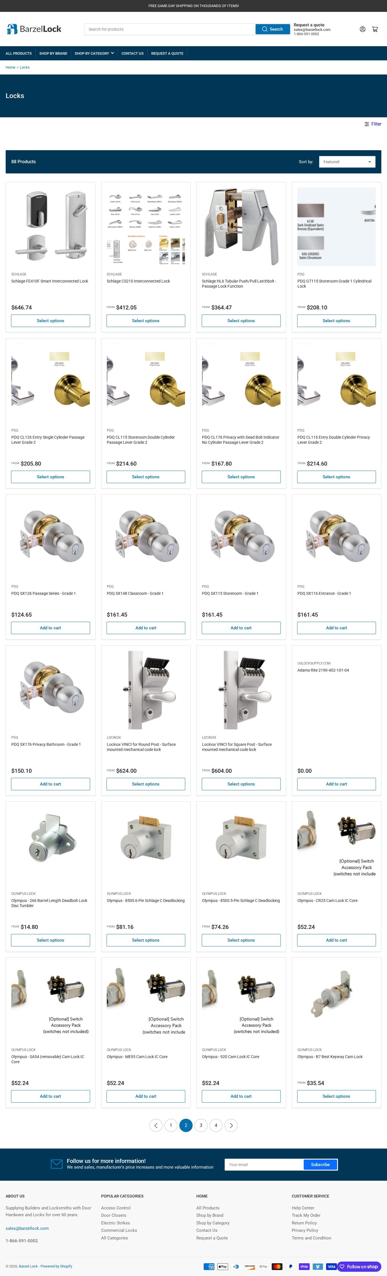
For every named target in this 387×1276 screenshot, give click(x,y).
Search (276, 29)
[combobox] (187, 29)
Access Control (116, 1208)
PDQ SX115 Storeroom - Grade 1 (230, 593)
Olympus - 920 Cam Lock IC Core (230, 1056)
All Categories (114, 1238)
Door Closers (113, 1215)
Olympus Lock (23, 894)
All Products (19, 53)
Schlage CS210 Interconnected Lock (138, 281)
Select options (50, 320)
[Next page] (231, 1125)
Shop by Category (92, 53)
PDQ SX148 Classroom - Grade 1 (135, 593)
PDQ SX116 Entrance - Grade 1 (324, 593)
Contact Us (133, 53)
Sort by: (306, 161)
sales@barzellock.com (312, 29)
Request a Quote (167, 53)
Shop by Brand (53, 53)
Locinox (114, 738)
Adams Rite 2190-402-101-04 (323, 670)
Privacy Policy (305, 1230)
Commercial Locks (119, 1230)
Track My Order (306, 1215)
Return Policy (304, 1223)
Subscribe (320, 1164)
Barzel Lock (28, 1266)
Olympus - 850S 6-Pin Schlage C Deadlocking (146, 900)
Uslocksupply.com (313, 663)
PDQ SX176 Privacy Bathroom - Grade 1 (46, 744)
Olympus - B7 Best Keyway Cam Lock (330, 1056)
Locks (25, 67)
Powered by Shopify (56, 1266)
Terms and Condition (311, 1238)
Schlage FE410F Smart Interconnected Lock (49, 281)
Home (10, 67)
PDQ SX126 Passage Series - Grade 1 (43, 593)
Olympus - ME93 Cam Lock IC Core (137, 1056)
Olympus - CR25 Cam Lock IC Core (327, 900)
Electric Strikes (115, 1223)
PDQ (300, 274)
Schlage (18, 274)
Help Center (303, 1208)
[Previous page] (156, 1125)
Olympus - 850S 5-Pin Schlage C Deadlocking (241, 900)
